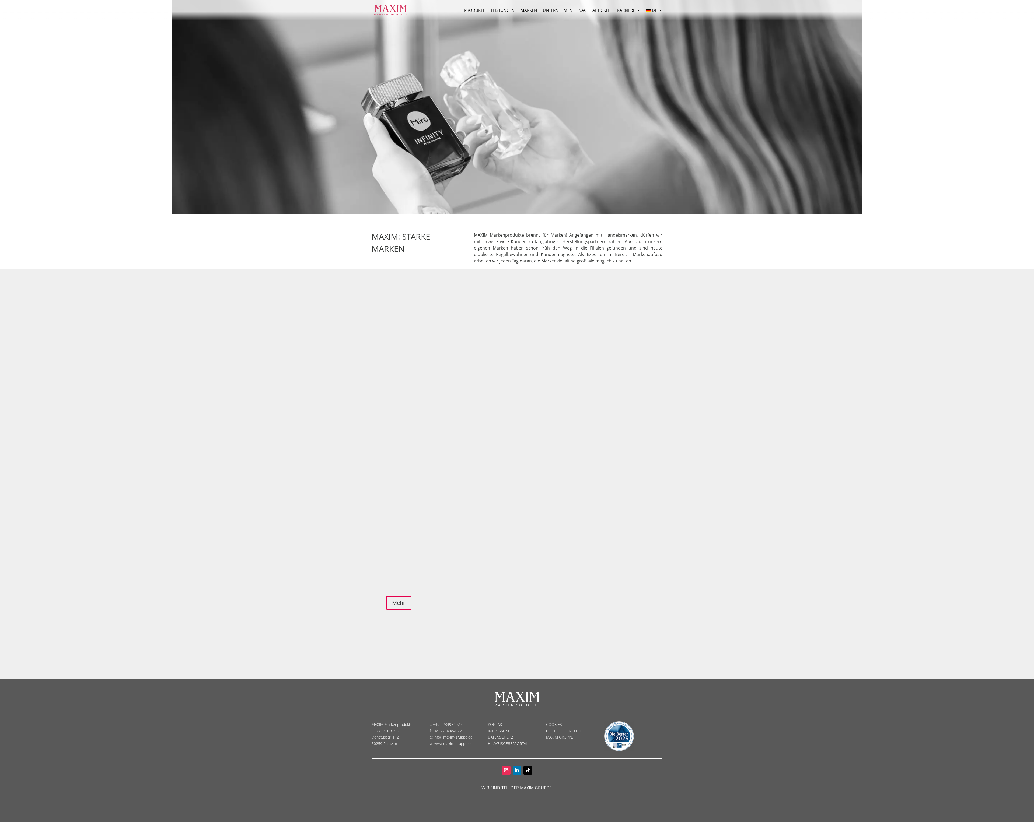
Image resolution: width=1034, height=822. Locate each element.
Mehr (398, 602)
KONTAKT (496, 724)
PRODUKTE (474, 10)
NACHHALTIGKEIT (594, 10)
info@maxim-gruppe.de (453, 737)
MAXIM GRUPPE (559, 737)
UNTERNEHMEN (557, 10)
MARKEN (529, 10)
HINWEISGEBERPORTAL (508, 743)
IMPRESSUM (499, 730)
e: (432, 737)
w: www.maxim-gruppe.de (451, 743)
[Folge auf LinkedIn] (517, 770)
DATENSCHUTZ (501, 737)
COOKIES (554, 724)
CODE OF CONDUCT (563, 730)
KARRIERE (626, 10)
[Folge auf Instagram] (506, 770)
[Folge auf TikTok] (527, 770)
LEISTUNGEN (503, 10)
